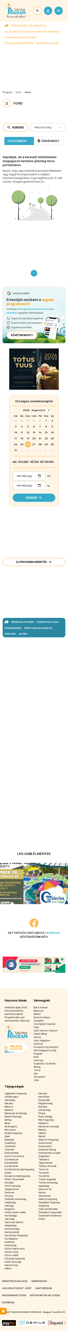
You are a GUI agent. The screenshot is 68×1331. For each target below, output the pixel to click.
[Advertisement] (34, 242)
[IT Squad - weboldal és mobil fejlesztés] (57, 1323)
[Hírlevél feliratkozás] (3, 1311)
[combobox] (34, 127)
